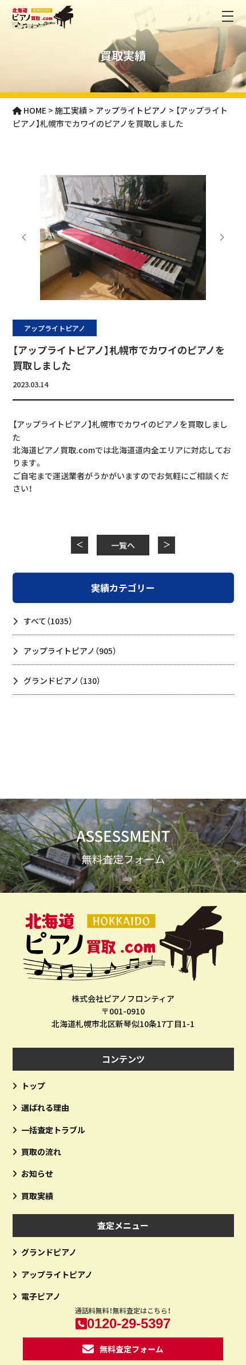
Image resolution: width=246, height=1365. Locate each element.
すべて (48, 621)
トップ (33, 1085)
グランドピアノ (62, 680)
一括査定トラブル (53, 1129)
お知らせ (37, 1173)
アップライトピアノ (54, 328)
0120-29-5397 (128, 1323)
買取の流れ (41, 1151)
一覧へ (123, 545)
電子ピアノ (41, 1296)
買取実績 (37, 1195)
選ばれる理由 (45, 1107)
